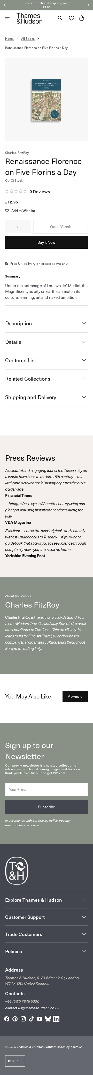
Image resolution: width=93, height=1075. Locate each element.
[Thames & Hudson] (29, 18)
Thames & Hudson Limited (36, 1047)
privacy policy (48, 820)
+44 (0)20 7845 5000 (22, 1001)
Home (9, 38)
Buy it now (46, 242)
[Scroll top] (87, 1069)
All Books (28, 38)
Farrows (77, 1047)
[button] (4, 5)
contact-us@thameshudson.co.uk (32, 1007)
